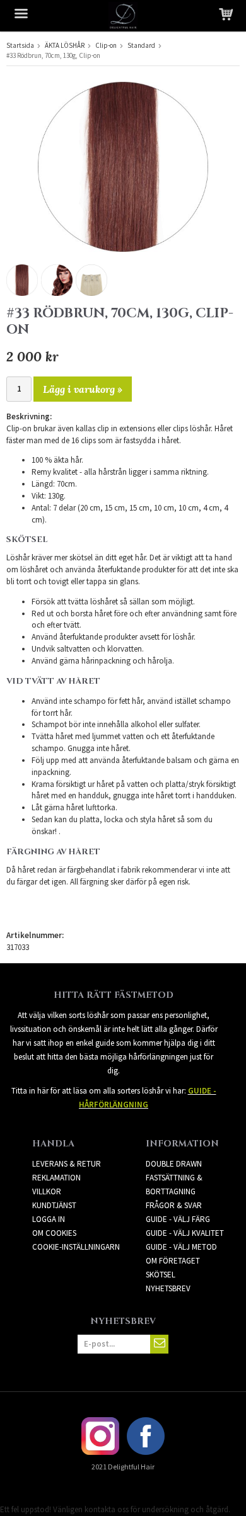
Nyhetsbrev (168, 1288)
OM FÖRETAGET (173, 1260)
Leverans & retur (66, 1163)
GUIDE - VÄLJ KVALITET (185, 1233)
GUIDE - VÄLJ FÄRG (178, 1219)
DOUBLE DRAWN (174, 1163)
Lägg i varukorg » (82, 389)
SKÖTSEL (160, 1274)
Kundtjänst (54, 1205)
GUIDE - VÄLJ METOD (181, 1247)
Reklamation (56, 1177)
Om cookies (54, 1233)
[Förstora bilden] (123, 166)
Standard (141, 45)
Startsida (20, 45)
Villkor (46, 1191)
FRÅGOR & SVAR (174, 1205)
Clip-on (106, 45)
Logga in (48, 1219)
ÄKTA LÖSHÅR (65, 45)
